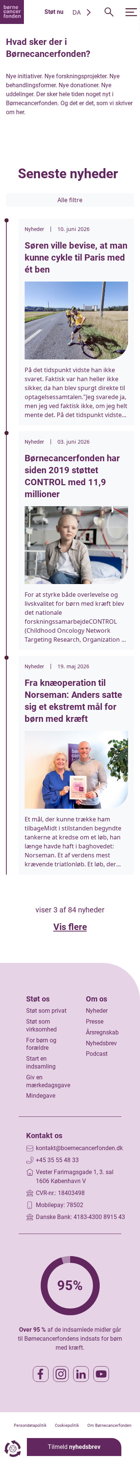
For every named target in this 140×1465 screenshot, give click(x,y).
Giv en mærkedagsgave (48, 1081)
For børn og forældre (41, 1044)
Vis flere (70, 927)
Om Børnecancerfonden (109, 1425)
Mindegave (40, 1095)
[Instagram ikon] (61, 1374)
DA (76, 12)
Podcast (97, 1053)
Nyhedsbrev (101, 1043)
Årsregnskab (102, 1032)
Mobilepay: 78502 (59, 1205)
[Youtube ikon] (101, 1374)
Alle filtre (70, 200)
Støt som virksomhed (41, 1025)
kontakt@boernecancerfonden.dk (79, 1148)
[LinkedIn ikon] (81, 1374)
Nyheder (97, 1010)
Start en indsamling (41, 1062)
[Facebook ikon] (41, 1374)
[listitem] (76, 322)
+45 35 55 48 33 (57, 1160)
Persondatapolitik (30, 1425)
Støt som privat (46, 1010)
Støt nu (53, 11)
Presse (94, 1021)
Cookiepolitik (67, 1425)
